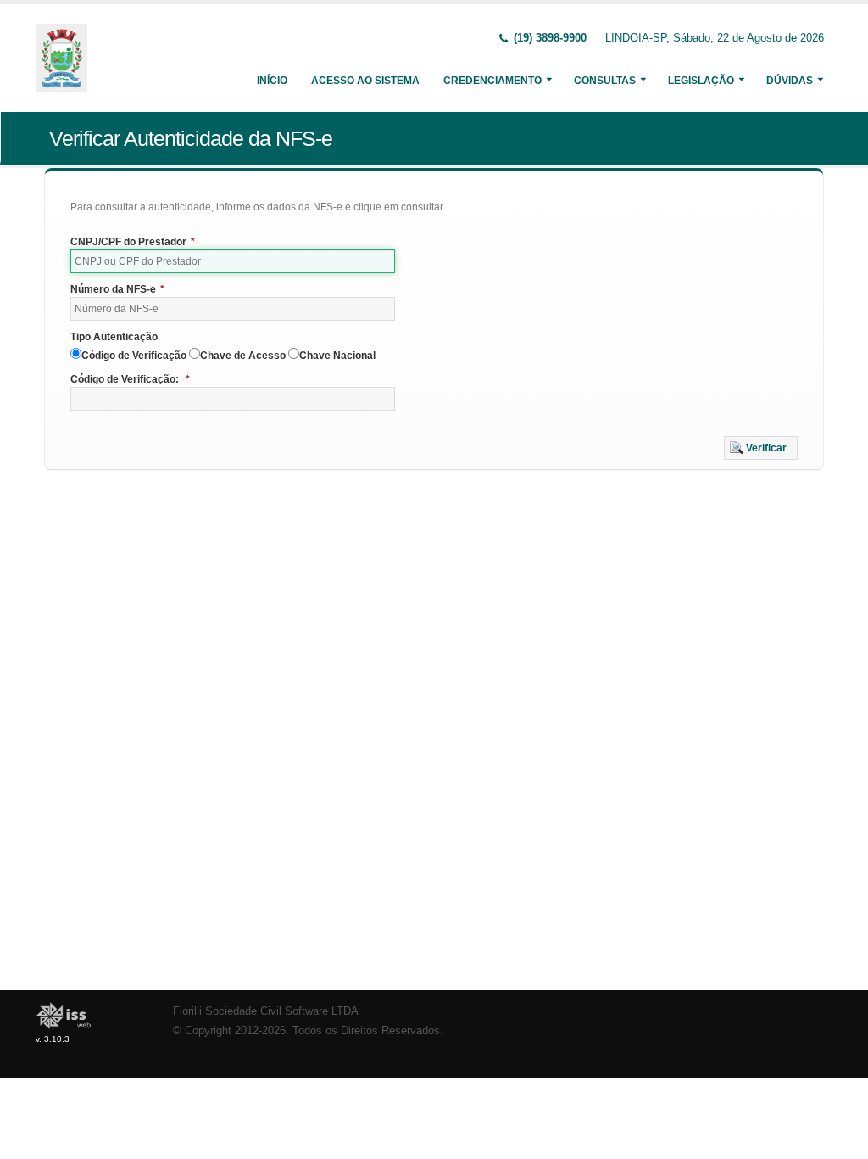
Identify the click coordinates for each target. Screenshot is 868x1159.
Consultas (605, 81)
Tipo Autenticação (114, 337)
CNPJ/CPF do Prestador (132, 242)
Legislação (701, 81)
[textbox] (232, 261)
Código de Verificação (133, 355)
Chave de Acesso (243, 355)
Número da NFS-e (117, 289)
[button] (761, 448)
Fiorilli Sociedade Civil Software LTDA (266, 1011)
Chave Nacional (337, 355)
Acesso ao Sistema (365, 81)
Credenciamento (492, 81)
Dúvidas (789, 81)
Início (272, 81)
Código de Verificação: (130, 379)
